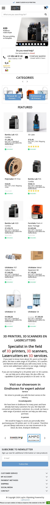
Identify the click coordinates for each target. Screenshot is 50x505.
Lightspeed (25, 500)
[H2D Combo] (13, 211)
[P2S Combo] (36, 166)
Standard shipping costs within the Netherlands (13, 142)
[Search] (45, 14)
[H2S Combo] (13, 122)
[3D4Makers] (16, 438)
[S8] (36, 299)
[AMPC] (33, 438)
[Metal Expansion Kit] (36, 255)
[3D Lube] (36, 122)
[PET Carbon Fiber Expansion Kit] (13, 255)
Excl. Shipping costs (36, 142)
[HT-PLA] (13, 166)
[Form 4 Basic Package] (36, 211)
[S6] (13, 299)
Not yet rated (8, 146)
